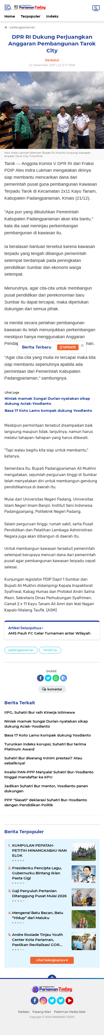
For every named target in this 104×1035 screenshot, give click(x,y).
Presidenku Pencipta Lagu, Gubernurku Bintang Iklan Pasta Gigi (37, 873)
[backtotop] (52, 979)
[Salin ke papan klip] (63, 678)
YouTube (73, 1006)
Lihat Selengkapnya (51, 960)
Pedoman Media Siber (70, 1012)
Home (9, 16)
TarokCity (50, 650)
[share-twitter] (48, 678)
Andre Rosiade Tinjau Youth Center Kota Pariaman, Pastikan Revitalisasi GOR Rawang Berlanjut (37, 939)
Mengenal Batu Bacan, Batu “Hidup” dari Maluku (37, 915)
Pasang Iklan (41, 1012)
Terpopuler (30, 16)
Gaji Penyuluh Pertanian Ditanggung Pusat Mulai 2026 (39, 893)
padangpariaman (21, 650)
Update (69, 347)
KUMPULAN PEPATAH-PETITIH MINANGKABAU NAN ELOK (39, 850)
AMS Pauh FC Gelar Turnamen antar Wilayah (49, 633)
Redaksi (24, 1012)
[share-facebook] (40, 678)
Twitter (54, 1006)
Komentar (54, 689)
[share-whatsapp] (55, 678)
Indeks (52, 16)
